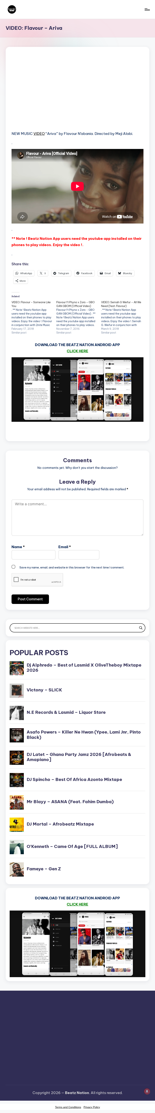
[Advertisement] (77, 94)
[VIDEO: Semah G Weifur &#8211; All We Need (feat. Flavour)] (123, 317)
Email (64, 547)
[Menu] (147, 9)
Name (18, 547)
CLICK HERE (77, 351)
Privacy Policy (92, 1107)
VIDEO (39, 133)
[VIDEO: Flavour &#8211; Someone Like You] (34, 317)
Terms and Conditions (68, 1107)
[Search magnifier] (140, 627)
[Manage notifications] (147, 1091)
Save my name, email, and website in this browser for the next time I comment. (71, 567)
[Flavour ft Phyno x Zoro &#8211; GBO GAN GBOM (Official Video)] (78, 317)
